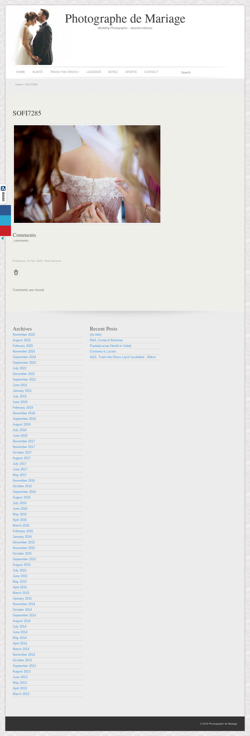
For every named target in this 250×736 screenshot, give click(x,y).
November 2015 (24, 548)
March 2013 (21, 694)
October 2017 (22, 452)
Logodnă (93, 72)
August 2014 (22, 621)
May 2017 (20, 475)
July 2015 (19, 570)
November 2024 (24, 351)
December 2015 (24, 542)
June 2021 (20, 385)
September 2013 (24, 666)
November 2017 (24, 447)
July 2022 (19, 368)
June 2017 (20, 469)
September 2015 (24, 559)
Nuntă (37, 72)
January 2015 (22, 598)
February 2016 (23, 531)
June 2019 (20, 402)
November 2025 (24, 334)
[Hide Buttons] (2, 239)
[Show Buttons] (3, 203)
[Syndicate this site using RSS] (233, 72)
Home (20, 72)
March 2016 (21, 525)
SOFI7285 (27, 112)
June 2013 (20, 677)
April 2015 (20, 587)
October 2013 (22, 660)
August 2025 (22, 340)
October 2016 (22, 486)
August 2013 (22, 671)
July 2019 (19, 396)
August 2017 (22, 458)
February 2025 (23, 346)
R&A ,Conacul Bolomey (106, 340)
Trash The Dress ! (64, 72)
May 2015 (20, 581)
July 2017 (19, 464)
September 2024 (24, 357)
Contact (151, 72)
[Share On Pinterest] (5, 231)
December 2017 (24, 441)
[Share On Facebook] (5, 210)
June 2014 (20, 632)
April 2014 (20, 643)
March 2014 (21, 649)
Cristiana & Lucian (103, 351)
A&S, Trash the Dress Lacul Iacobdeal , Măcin (123, 357)
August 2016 (22, 497)
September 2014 (24, 615)
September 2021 (24, 379)
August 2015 (22, 565)
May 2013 (20, 682)
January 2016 (22, 537)
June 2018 (20, 435)
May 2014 (20, 638)
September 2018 (24, 419)
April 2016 (20, 520)
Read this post (53, 260)
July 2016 (19, 503)
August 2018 (22, 424)
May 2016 (20, 514)
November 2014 (24, 604)
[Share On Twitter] (5, 220)
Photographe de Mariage (125, 18)
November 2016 (24, 480)
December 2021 (24, 374)
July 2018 (19, 430)
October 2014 (22, 610)
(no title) (95, 334)
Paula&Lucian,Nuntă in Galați (110, 346)
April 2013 (20, 688)
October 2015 (22, 553)
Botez (113, 72)
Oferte (131, 72)
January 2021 (22, 391)
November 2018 (24, 413)
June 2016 (20, 508)
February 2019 (23, 407)
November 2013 (24, 654)
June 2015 (20, 576)
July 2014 (19, 626)
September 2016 (24, 492)
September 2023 (24, 362)
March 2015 (21, 593)
